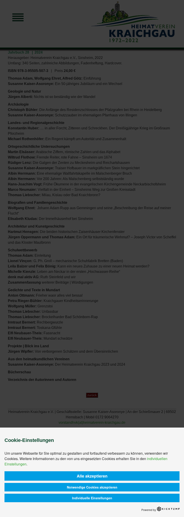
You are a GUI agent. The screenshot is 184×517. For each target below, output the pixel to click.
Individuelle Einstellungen (92, 498)
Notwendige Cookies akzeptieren (92, 487)
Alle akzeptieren (92, 476)
